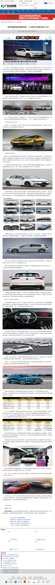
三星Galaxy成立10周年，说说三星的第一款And (20, 523)
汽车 (28, 10)
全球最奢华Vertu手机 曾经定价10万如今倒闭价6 (20, 519)
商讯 (3, 12)
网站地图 (39, 577)
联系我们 (19, 577)
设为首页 (26, 1)
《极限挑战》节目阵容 (40, 539)
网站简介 (13, 577)
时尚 (33, 10)
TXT (42, 577)
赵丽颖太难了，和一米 (13, 549)
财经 (13, 10)
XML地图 (30, 577)
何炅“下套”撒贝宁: (13, 539)
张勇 (11, 508)
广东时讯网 (9, 22)
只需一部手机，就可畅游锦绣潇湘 (17, 517)
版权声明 (35, 577)
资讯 (8, 10)
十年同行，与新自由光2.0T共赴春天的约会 (19, 525)
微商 (13, 12)
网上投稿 (33, 5)
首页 (3, 10)
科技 (23, 10)
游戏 (48, 10)
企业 (43, 10)
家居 (38, 10)
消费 (8, 12)
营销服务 (24, 577)
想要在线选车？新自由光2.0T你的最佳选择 (19, 521)
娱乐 (18, 10)
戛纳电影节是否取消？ (40, 549)
